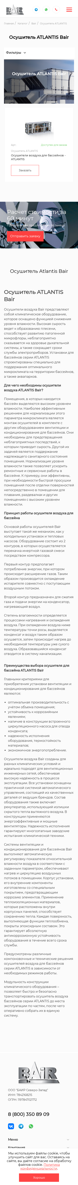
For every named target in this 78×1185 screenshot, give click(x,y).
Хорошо (39, 1177)
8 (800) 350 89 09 (28, 1114)
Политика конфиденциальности (40, 1166)
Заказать (25, 170)
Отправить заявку (25, 236)
